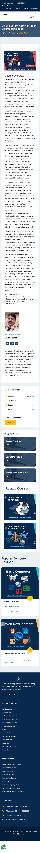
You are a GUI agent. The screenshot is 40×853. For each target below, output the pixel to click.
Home (4, 33)
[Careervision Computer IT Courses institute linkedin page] (14, 694)
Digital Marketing (8, 774)
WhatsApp (34, 8)
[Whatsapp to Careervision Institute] (3, 847)
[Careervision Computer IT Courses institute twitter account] (9, 694)
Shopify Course (7, 771)
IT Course (5, 781)
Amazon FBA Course (9, 768)
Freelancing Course (9, 778)
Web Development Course (11, 788)
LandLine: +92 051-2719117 (16, 815)
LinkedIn (25, 8)
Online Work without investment (13, 792)
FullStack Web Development (7, 710)
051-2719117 (8, 5)
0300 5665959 (22, 3)
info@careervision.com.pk (15, 819)
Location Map (8, 3)
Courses (12, 33)
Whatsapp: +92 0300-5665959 (17, 811)
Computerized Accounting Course (9, 734)
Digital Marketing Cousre (11, 719)
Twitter (18, 8)
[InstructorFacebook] (7, 343)
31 (9, 444)
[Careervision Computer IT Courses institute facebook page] (4, 694)
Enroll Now (10, 422)
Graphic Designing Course (8, 727)
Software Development (10, 716)
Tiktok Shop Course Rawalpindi (9, 748)
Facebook (9, 8)
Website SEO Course (9, 723)
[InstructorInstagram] (16, 343)
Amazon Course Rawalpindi (7, 741)
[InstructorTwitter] (12, 343)
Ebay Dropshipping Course (11, 764)
